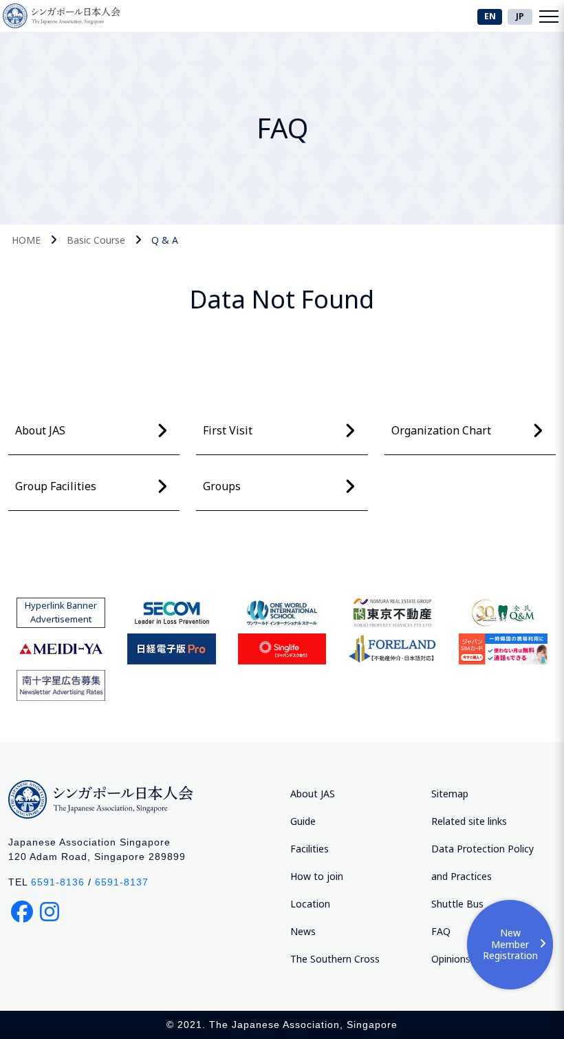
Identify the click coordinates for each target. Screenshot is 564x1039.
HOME (26, 239)
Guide (303, 821)
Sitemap (449, 793)
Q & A (164, 239)
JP (520, 16)
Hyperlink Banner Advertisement (61, 612)
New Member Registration (510, 944)
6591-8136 (58, 882)
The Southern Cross (335, 958)
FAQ (441, 931)
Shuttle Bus (457, 903)
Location (310, 903)
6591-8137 (122, 882)
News (303, 931)
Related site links (469, 821)
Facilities (309, 848)
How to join (316, 876)
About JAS (312, 793)
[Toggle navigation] (548, 16)
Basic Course (96, 239)
